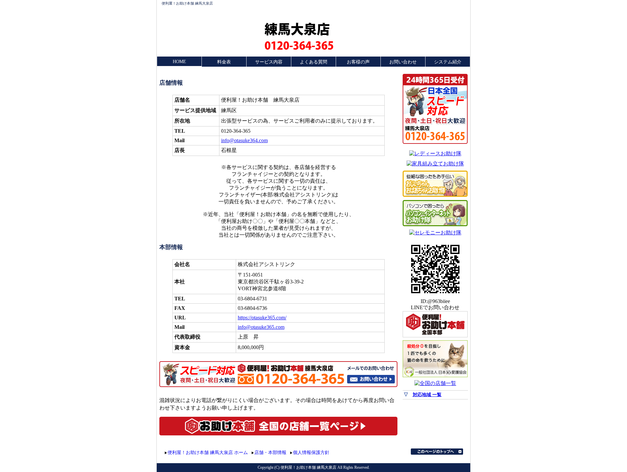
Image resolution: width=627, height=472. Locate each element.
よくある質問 (313, 61)
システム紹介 (447, 61)
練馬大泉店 (297, 29)
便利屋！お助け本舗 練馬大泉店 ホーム (208, 452)
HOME (179, 61)
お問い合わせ (403, 61)
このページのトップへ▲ (437, 451)
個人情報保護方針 (311, 452)
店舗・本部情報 (270, 452)
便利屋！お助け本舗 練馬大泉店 (187, 3)
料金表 (224, 61)
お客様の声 (358, 61)
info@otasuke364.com (244, 140)
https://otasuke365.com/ (262, 317)
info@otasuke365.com (261, 327)
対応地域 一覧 (427, 394)
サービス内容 (268, 61)
